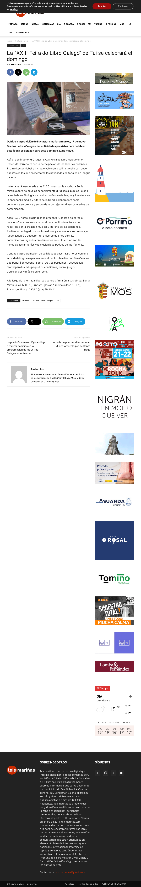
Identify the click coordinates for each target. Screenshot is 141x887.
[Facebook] (10, 72)
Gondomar (48, 24)
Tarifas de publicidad (88, 883)
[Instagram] (105, 773)
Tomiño (98, 24)
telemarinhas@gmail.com (70, 872)
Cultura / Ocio (21, 40)
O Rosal (81, 24)
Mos (122, 24)
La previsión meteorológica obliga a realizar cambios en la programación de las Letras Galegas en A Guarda (26, 348)
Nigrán (35, 24)
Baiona (24, 24)
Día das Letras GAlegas (42, 300)
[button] (130, 24)
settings (14, 9)
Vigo (10, 32)
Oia (59, 24)
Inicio (9, 40)
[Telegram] (34, 72)
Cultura (25, 300)
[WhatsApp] (26, 72)
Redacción (16, 64)
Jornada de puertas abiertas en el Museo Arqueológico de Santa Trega (71, 346)
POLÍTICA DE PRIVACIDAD (113, 883)
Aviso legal (70, 883)
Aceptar (102, 6)
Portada (13, 24)
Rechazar (123, 6)
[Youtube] (121, 773)
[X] (18, 72)
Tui (89, 24)
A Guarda (69, 24)
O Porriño (111, 24)
